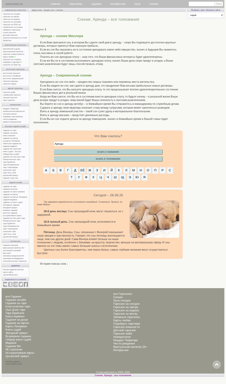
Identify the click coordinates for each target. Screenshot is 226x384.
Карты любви (122, 320)
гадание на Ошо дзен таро (14, 157)
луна (137, 3)
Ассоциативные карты (19, 352)
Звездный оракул (16, 333)
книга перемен (9, 136)
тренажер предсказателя (13, 256)
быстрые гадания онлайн (15, 126)
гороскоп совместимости (13, 54)
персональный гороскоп (13, 51)
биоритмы (7, 40)
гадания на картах (10, 194)
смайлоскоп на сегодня (13, 27)
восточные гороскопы (15, 69)
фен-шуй (7, 253)
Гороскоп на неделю (126, 310)
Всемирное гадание (18, 336)
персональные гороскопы (15, 45)
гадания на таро (9, 186)
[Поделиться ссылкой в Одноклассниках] (10, 286)
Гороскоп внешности (126, 327)
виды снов (37, 10)
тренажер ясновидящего (13, 258)
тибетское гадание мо (12, 143)
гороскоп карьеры (10, 81)
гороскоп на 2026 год (12, 24)
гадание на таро (9, 130)
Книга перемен (14, 316)
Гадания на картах (17, 323)
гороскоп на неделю (11, 19)
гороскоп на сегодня (11, 14)
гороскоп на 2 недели (12, 59)
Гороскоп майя (122, 333)
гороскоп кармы (9, 84)
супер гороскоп (9, 32)
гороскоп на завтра (11, 17)
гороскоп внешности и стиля (15, 38)
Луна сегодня (122, 300)
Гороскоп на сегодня (126, 303)
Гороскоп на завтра (125, 307)
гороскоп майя (9, 92)
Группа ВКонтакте (14, 364)
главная (55, 3)
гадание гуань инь (10, 178)
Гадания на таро (15, 303)
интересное (117, 3)
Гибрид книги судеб (18, 339)
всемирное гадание (11, 205)
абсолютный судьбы (11, 49)
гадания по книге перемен (14, 192)
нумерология (15, 105)
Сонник (118, 297)
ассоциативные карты (12, 215)
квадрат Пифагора (11, 109)
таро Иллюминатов (11, 165)
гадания (96, 3)
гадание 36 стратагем (12, 149)
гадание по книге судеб (13, 202)
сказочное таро (9, 170)
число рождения (10, 119)
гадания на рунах (10, 189)
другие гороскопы (15, 88)
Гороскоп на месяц (125, 313)
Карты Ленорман (16, 326)
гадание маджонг (10, 146)
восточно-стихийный (12, 76)
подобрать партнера (12, 62)
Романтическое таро (11, 159)
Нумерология (122, 336)
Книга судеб (13, 329)
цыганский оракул (10, 175)
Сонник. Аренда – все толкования (113, 375)
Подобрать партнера (126, 323)
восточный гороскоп (11, 73)
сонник (153, 3)
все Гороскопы (122, 293)
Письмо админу (12, 361)
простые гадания (10, 213)
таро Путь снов (9, 173)
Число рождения (124, 343)
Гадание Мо (13, 346)
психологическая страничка (14, 261)
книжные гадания (10, 210)
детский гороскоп (10, 35)
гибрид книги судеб (11, 154)
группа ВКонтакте (10, 275)
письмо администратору (13, 269)
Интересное (121, 350)
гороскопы (75, 3)
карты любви (9, 57)
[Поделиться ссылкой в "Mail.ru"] (15, 286)
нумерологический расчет (14, 111)
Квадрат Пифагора (125, 340)
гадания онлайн (15, 182)
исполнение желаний (12, 250)
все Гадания (13, 296)
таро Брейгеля (9, 162)
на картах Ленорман (11, 141)
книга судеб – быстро (12, 151)
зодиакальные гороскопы (15, 10)
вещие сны (49, 10)
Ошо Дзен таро (15, 309)
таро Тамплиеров (10, 167)
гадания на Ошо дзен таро (14, 218)
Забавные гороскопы (126, 317)
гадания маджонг (10, 200)
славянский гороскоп (12, 95)
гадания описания (10, 245)
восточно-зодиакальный (13, 78)
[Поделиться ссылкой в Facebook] (26, 286)
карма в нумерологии (12, 122)
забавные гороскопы (11, 30)
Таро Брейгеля (14, 313)
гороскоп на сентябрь (12, 22)
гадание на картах (10, 138)
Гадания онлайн (15, 299)
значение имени (10, 114)
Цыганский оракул (17, 356)
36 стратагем (13, 349)
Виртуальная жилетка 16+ (130, 346)
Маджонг (11, 342)
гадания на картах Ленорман (15, 197)
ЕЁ (82, 170)
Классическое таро (17, 306)
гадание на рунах (10, 133)
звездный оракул (10, 208)
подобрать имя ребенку (13, 117)
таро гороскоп (9, 100)
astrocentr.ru (14, 4)
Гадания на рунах (16, 319)
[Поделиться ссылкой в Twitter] (21, 286)
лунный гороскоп (10, 97)
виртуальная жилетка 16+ (13, 248)
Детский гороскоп (124, 330)
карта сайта (8, 272)
